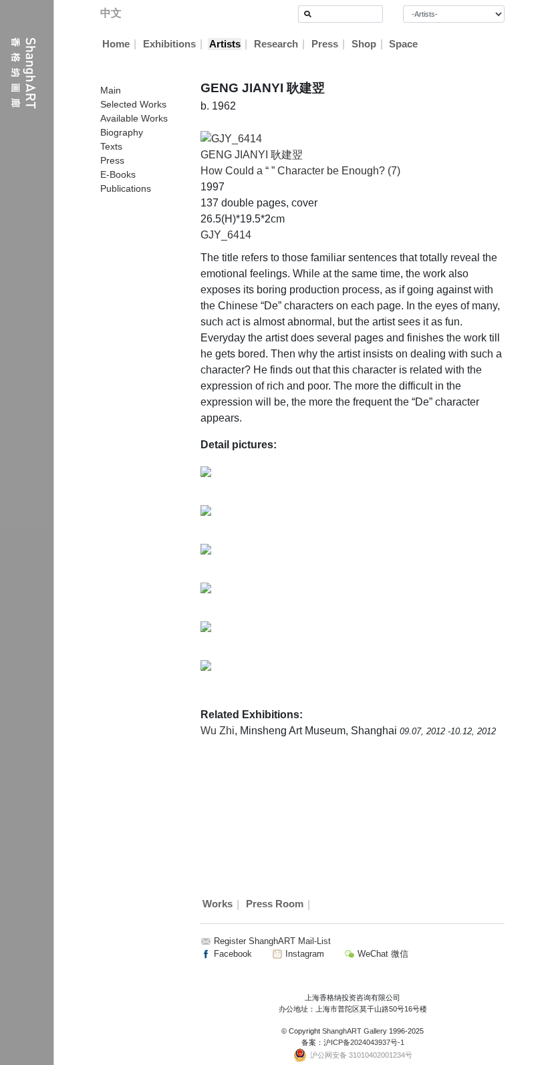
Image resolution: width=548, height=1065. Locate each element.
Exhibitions (169, 44)
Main (110, 90)
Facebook (231, 954)
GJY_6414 (225, 235)
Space (403, 44)
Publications (125, 188)
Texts (111, 146)
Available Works (134, 118)
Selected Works (133, 104)
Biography (121, 132)
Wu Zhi (217, 730)
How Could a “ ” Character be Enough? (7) (300, 170)
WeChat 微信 (381, 954)
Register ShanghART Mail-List (272, 941)
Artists (225, 44)
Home (116, 44)
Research (276, 44)
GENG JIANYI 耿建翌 (251, 154)
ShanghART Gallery (354, 1031)
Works (217, 904)
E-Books (118, 174)
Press (324, 44)
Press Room (274, 904)
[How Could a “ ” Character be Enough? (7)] (231, 138)
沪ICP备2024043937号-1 (363, 1042)
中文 (111, 13)
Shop (364, 44)
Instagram (303, 954)
